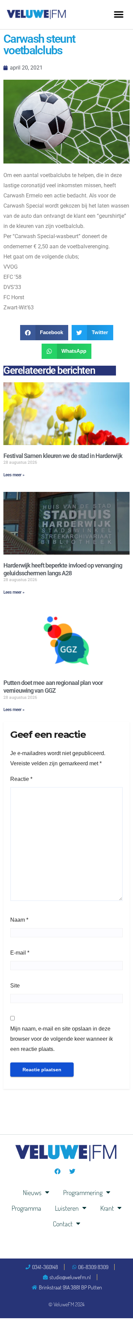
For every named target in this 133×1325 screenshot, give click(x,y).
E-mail (19, 953)
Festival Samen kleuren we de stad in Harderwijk (62, 455)
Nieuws (32, 1192)
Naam (19, 920)
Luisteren (67, 1208)
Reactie (21, 779)
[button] (118, 14)
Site (15, 985)
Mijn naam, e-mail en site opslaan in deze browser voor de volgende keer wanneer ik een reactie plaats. (61, 1039)
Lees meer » (14, 475)
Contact (63, 1223)
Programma (26, 1208)
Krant (107, 1208)
